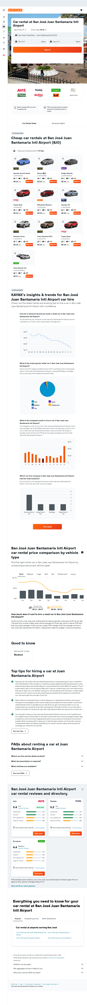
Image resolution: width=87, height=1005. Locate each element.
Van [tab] (52, 574)
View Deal (29, 181)
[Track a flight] (4, 42)
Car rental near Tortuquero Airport (28, 938)
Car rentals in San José (50, 984)
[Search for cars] (4, 26)
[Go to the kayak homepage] (15, 10)
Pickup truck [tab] (62, 574)
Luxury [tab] (73, 574)
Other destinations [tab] (49, 919)
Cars (21, 984)
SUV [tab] (46, 574)
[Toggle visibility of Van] (34, 408)
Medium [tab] (30, 574)
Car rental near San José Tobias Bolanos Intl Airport (31, 933)
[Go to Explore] (4, 38)
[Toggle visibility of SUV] (34, 401)
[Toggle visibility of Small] (52, 401)
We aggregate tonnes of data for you (28, 968)
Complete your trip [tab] (31, 919)
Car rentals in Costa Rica (32, 984)
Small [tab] (21, 574)
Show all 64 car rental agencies (23, 886)
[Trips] (4, 49)
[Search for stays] (4, 22)
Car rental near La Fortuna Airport (59, 938)
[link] (47, 526)
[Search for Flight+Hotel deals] (4, 31)
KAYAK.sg (14, 984)
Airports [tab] (18, 919)
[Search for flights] (4, 17)
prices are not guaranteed (56, 958)
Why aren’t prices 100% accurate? (26, 972)
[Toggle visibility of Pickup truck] (54, 405)
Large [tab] (39, 574)
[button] (3, 10)
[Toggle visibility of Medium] (36, 405)
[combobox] (20, 30)
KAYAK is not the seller (22, 964)
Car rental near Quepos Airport (58, 932)
